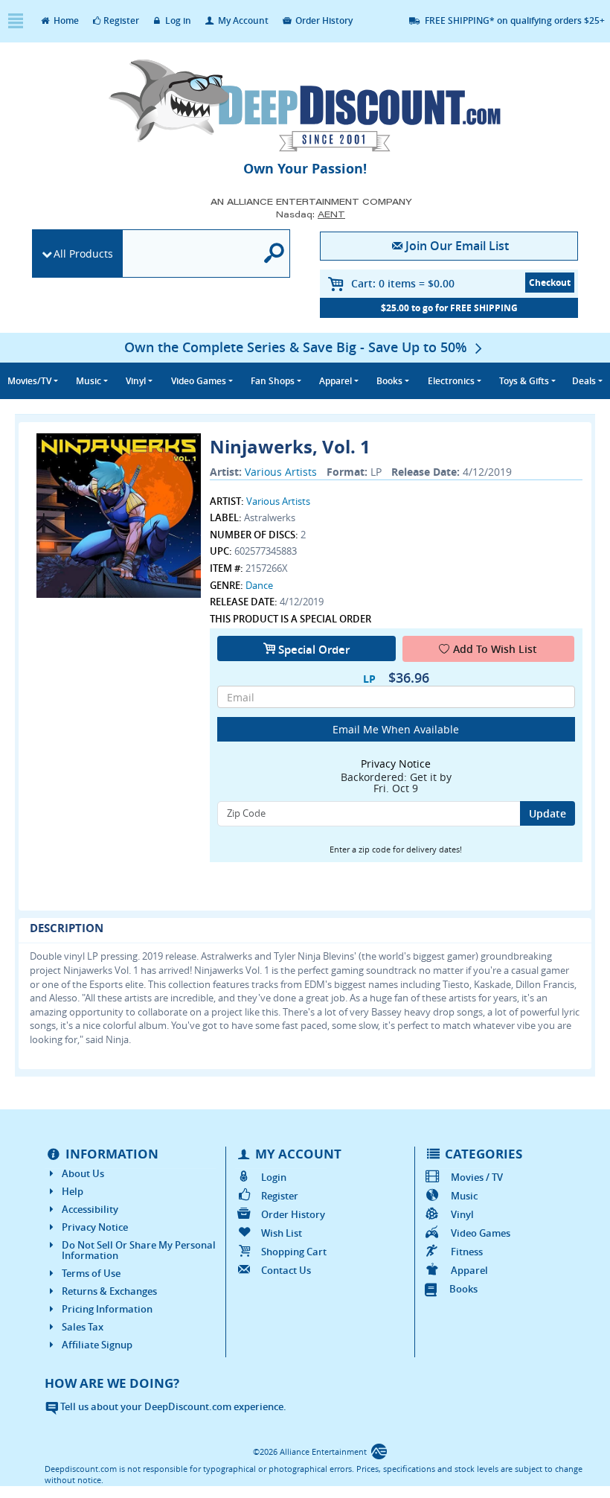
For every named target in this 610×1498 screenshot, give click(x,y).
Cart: (403, 283)
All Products (83, 253)
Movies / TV (476, 1177)
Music (464, 1195)
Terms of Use (91, 1273)
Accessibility (90, 1209)
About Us (83, 1173)
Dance (259, 585)
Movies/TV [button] (29, 380)
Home (65, 20)
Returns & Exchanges (109, 1291)
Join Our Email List (457, 246)
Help (72, 1191)
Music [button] (88, 380)
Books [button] (389, 380)
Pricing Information (107, 1309)
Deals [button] (584, 380)
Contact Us (286, 1270)
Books (463, 1288)
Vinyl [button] (136, 380)
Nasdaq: (310, 214)
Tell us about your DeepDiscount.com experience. (172, 1406)
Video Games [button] (198, 380)
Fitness (466, 1251)
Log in (177, 20)
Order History (323, 20)
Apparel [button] (335, 380)
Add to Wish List (495, 649)
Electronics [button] (451, 380)
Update (547, 813)
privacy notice (396, 763)
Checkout (550, 282)
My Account (242, 20)
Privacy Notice (95, 1227)
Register (121, 20)
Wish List (281, 1233)
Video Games (480, 1233)
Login (273, 1177)
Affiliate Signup (97, 1344)
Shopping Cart (294, 1251)
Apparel (469, 1270)
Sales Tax (82, 1327)
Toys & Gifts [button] (524, 380)
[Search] (274, 253)
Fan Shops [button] (273, 380)
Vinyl (462, 1214)
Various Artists (281, 472)
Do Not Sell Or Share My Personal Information (139, 1250)
